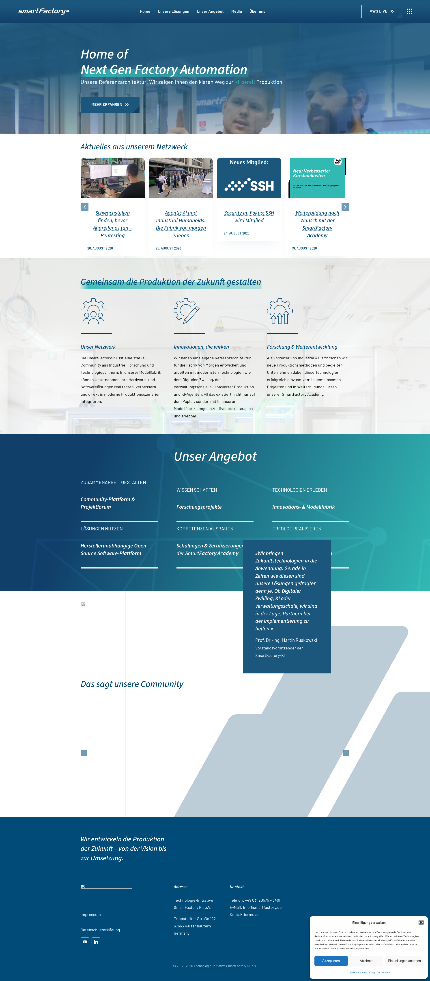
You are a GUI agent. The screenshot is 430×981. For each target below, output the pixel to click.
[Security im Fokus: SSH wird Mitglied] (249, 160)
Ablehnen (366, 961)
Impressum (383, 972)
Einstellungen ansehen (404, 961)
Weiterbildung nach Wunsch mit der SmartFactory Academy (317, 224)
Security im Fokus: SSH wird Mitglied (249, 216)
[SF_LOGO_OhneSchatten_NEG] (43, 10)
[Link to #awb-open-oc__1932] (409, 11)
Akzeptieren (331, 961)
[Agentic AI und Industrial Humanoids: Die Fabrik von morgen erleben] (181, 160)
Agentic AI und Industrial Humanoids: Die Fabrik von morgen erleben (181, 224)
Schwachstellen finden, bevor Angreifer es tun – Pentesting (112, 224)
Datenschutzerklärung (362, 972)
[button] (421, 922)
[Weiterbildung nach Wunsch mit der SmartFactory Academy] (317, 160)
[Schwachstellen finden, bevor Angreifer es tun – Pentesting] (113, 160)
